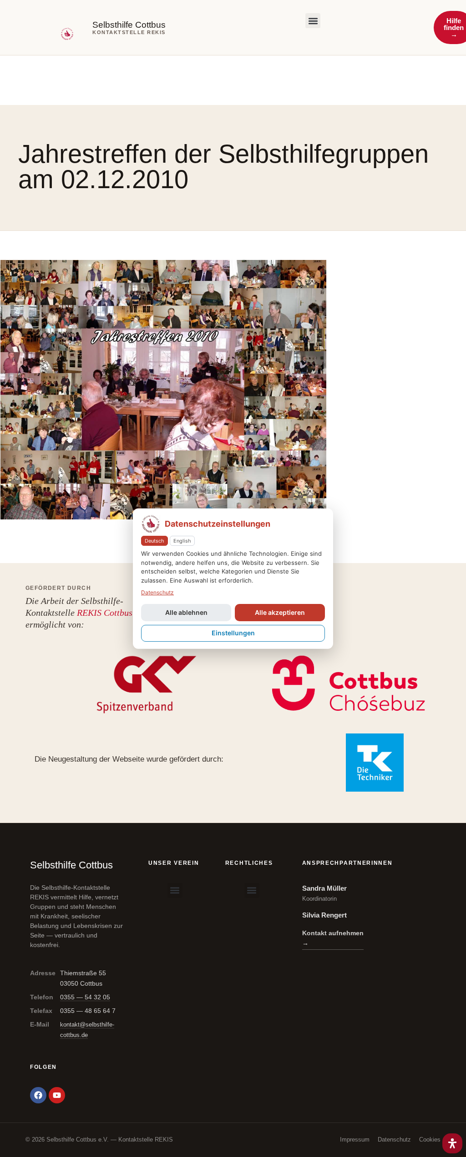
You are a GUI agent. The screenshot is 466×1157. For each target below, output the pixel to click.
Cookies (430, 1139)
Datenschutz (394, 1139)
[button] (312, 20)
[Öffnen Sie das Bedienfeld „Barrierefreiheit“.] (452, 1143)
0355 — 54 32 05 (85, 997)
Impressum (355, 1139)
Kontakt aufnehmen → (333, 938)
